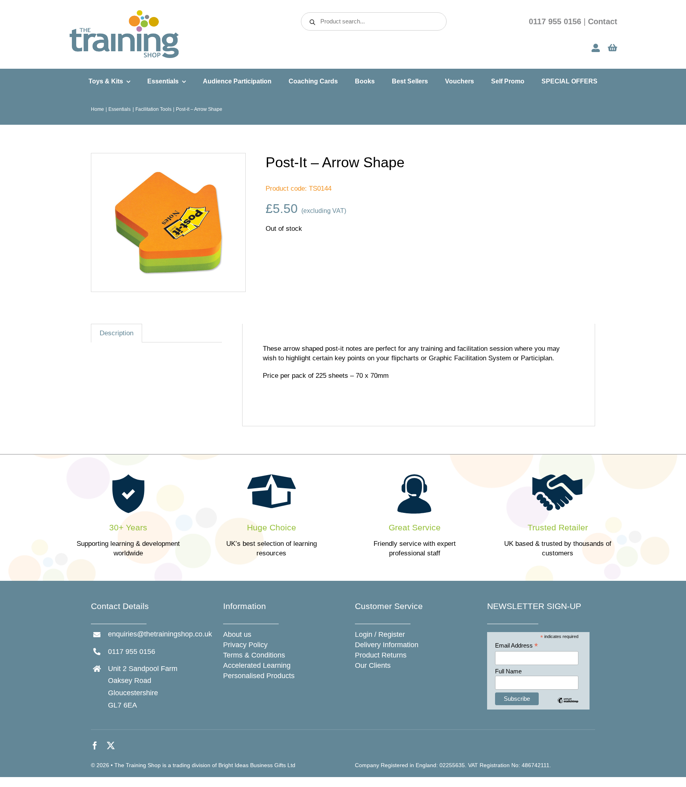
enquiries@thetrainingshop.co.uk (160, 634)
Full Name (508, 671)
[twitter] (111, 746)
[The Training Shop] (124, 12)
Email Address (516, 646)
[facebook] (95, 746)
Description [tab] (116, 333)
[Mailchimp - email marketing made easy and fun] (567, 706)
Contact (602, 21)
